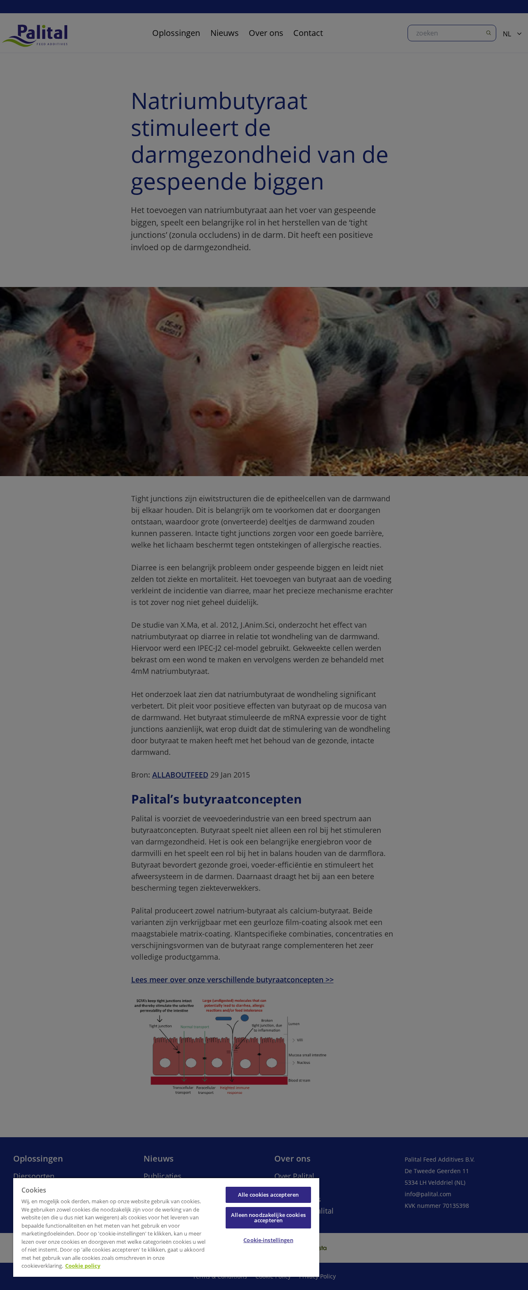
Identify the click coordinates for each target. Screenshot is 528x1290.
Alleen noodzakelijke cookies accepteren (268, 1217)
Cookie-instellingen (268, 1240)
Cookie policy (82, 1265)
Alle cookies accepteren (268, 1194)
